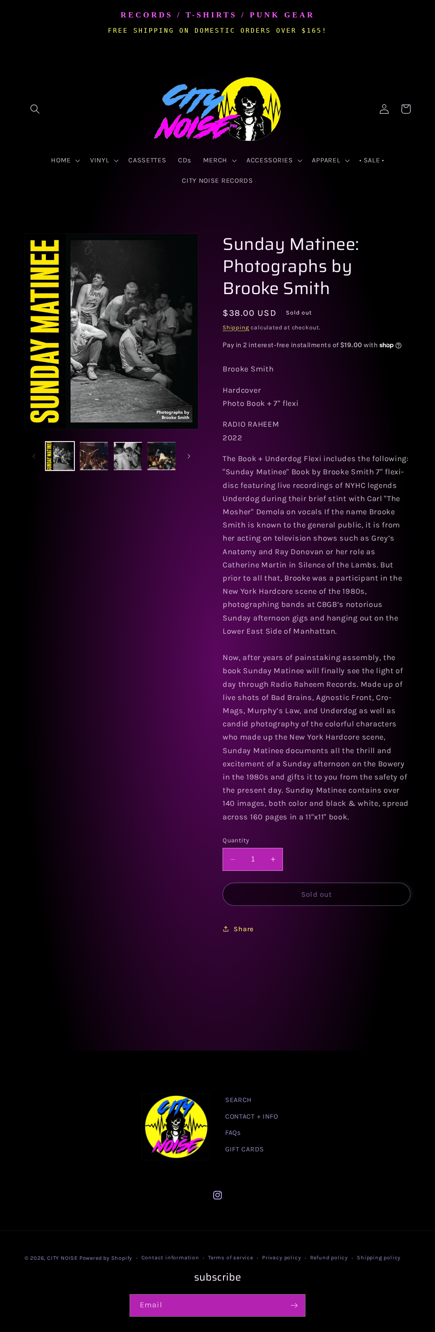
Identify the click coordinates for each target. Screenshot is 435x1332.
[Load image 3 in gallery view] (127, 456)
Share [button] (243, 929)
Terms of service (230, 1257)
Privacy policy (281, 1257)
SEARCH (238, 1100)
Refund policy (329, 1257)
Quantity (236, 840)
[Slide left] (34, 456)
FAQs (233, 1132)
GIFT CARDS (244, 1149)
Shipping (236, 327)
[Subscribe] (294, 1305)
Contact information (170, 1257)
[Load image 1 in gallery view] (59, 456)
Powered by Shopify (106, 1258)
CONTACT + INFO (251, 1116)
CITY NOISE (63, 1258)
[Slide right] (189, 456)
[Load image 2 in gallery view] (93, 456)
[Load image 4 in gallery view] (161, 456)
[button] (35, 109)
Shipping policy (379, 1257)
